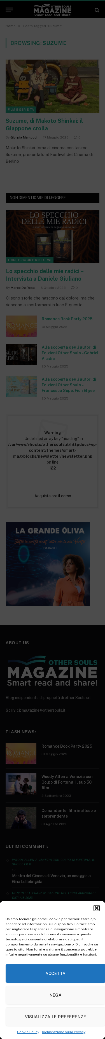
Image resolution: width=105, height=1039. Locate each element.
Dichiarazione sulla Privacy (63, 1032)
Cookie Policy (28, 1032)
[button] (96, 908)
